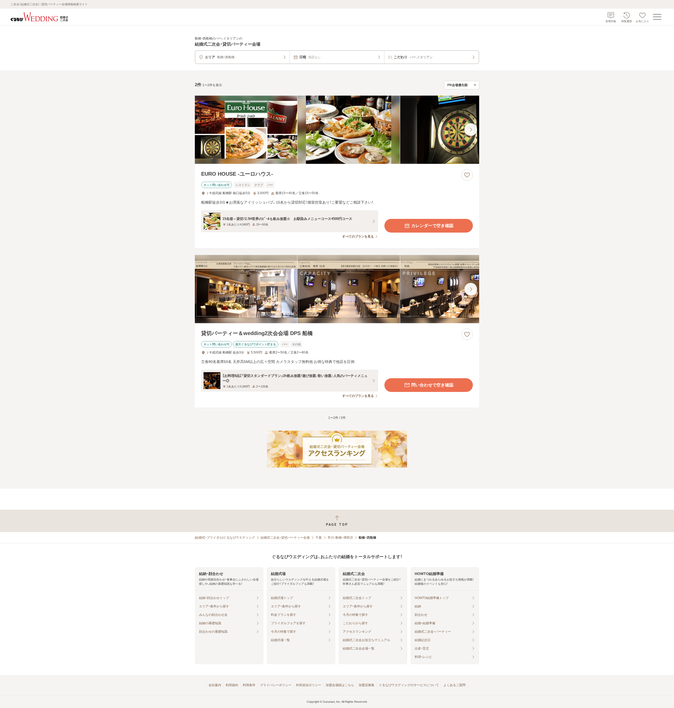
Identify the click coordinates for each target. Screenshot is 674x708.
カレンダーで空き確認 (432, 225)
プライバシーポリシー (275, 685)
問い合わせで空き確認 (432, 385)
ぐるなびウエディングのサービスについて (409, 685)
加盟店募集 (366, 685)
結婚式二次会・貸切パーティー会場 (285, 537)
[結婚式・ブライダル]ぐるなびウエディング (225, 537)
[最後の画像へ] (470, 129)
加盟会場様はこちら (340, 685)
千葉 (318, 537)
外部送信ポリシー (308, 685)
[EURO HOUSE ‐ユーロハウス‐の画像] (337, 130)
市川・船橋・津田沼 (340, 537)
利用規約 (232, 685)
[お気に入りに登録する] (467, 175)
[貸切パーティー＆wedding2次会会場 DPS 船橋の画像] (337, 289)
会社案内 (215, 685)
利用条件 (249, 685)
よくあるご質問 (454, 685)
